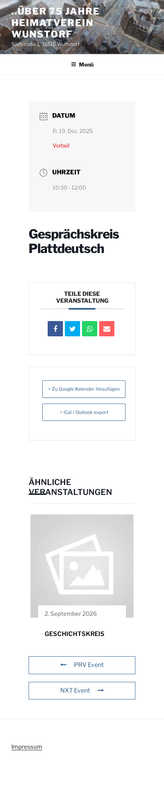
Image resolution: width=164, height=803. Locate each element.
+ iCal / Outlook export (84, 412)
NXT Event (75, 690)
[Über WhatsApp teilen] (89, 328)
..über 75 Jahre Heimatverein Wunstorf (55, 23)
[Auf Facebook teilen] (55, 328)
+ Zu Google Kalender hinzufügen (84, 389)
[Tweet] (72, 328)
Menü (86, 64)
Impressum (26, 746)
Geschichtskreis (75, 634)
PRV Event (89, 664)
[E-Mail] (106, 328)
